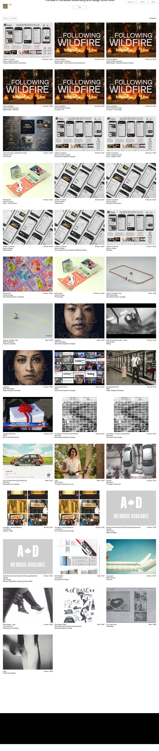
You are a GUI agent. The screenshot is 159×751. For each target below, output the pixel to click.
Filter (79, 7)
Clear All (13, 18)
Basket (142, 2)
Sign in (153, 2)
